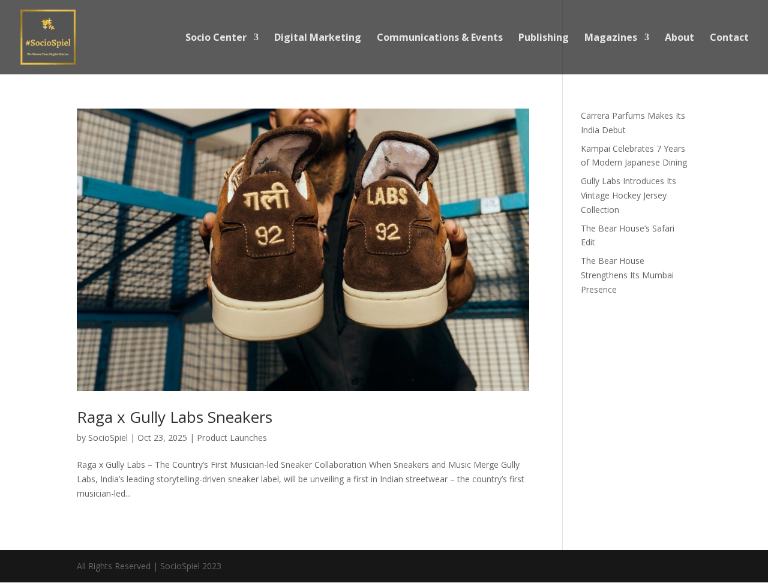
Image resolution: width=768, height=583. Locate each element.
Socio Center (216, 38)
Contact (729, 38)
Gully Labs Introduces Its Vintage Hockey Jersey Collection (628, 195)
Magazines (610, 38)
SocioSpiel (108, 437)
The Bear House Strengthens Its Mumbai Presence (627, 275)
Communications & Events (440, 38)
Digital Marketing (317, 38)
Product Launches (232, 437)
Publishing (543, 38)
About (679, 38)
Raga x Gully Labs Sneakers (174, 417)
